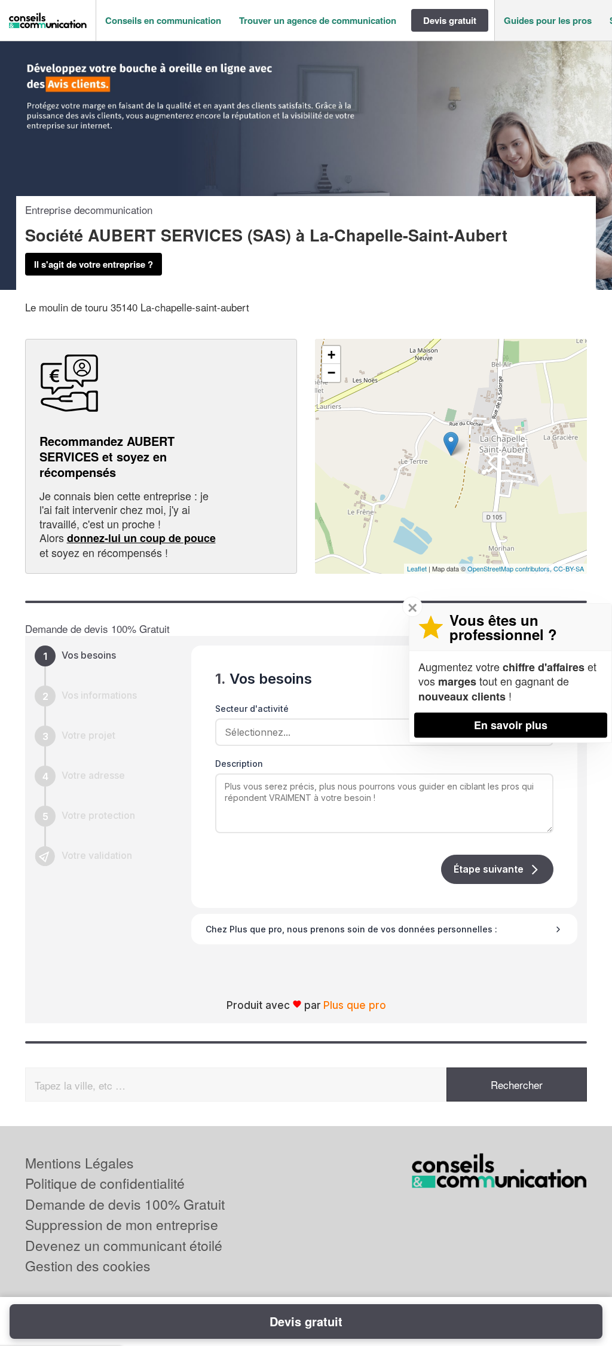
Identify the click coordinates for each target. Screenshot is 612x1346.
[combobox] (380, 732)
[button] (163, 20)
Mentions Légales (79, 1163)
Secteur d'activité (252, 708)
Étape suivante (489, 869)
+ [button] (331, 354)
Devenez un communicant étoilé (123, 1245)
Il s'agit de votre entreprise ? (93, 264)
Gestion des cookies (88, 1265)
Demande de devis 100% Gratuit (125, 1204)
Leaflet (417, 568)
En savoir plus (510, 725)
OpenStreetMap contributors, (510, 568)
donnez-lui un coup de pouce (141, 538)
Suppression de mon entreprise (121, 1224)
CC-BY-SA (568, 568)
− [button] (331, 372)
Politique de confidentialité (105, 1183)
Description (239, 763)
